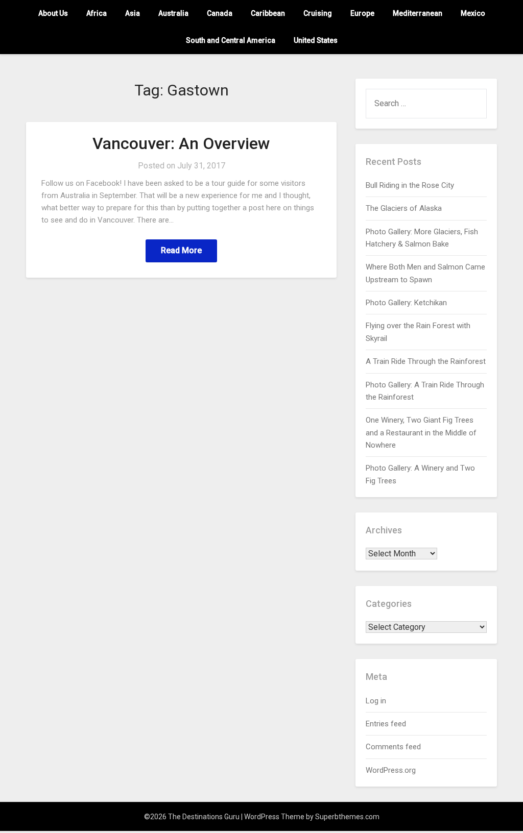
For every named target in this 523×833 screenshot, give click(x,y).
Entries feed (386, 723)
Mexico (473, 13)
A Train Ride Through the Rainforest (426, 361)
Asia (132, 13)
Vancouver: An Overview (181, 143)
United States (316, 40)
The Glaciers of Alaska (404, 208)
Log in (376, 700)
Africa (96, 13)
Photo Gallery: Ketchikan (406, 302)
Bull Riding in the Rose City (410, 185)
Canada (219, 13)
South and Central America (230, 40)
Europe (362, 13)
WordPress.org (391, 770)
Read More (181, 250)
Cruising (317, 13)
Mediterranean (417, 13)
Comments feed (393, 746)
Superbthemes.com (347, 817)
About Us (53, 13)
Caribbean (268, 13)
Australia (173, 13)
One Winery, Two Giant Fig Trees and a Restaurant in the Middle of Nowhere (421, 432)
